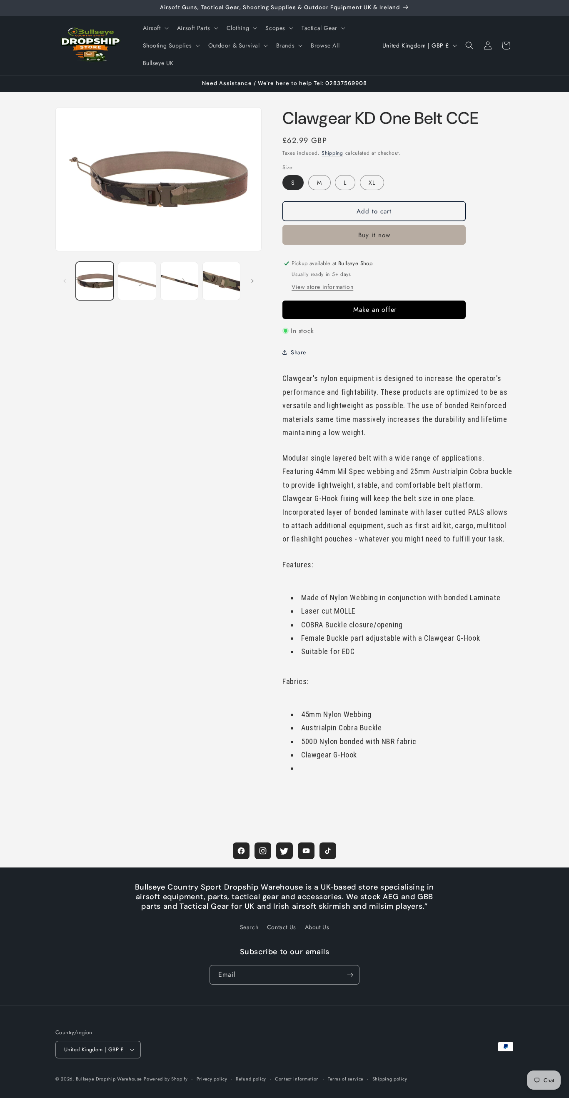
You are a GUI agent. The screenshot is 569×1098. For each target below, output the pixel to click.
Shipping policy (389, 1078)
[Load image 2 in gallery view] (137, 281)
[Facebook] (241, 850)
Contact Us (281, 927)
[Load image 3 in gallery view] (179, 281)
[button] (155, 28)
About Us (317, 927)
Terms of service (346, 1078)
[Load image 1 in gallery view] (95, 281)
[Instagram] (263, 850)
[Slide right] (252, 281)
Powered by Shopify (166, 1078)
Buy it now (374, 235)
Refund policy (251, 1078)
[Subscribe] (350, 975)
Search (249, 927)
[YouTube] (306, 850)
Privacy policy (212, 1078)
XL (372, 182)
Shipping (332, 153)
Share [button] (298, 352)
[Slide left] (64, 281)
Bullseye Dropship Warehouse (109, 1078)
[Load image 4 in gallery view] (221, 281)
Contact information (297, 1078)
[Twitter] (284, 850)
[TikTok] (327, 850)
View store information (322, 287)
